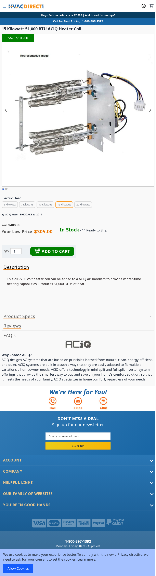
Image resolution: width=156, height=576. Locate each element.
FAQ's (9, 335)
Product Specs (19, 316)
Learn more (86, 559)
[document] (78, 562)
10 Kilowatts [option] (45, 204)
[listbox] (47, 205)
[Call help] (53, 403)
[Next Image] (150, 110)
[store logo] (25, 6)
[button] (3, 189)
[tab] (78, 267)
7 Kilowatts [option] (27, 204)
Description (16, 267)
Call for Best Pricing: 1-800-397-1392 (78, 21)
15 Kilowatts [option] (64, 204)
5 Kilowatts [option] (10, 204)
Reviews (12, 326)
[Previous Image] (6, 110)
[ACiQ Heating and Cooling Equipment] (78, 344)
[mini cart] (151, 6)
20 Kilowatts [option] (83, 204)
